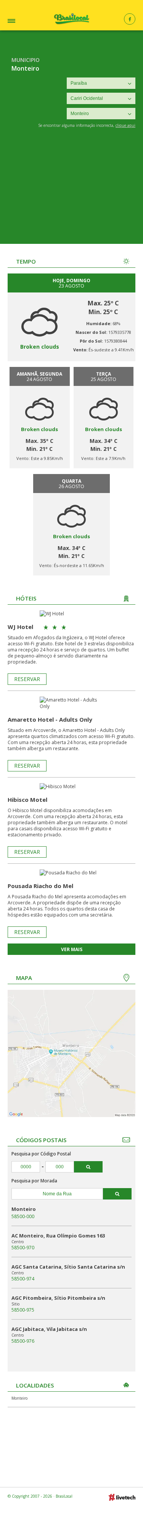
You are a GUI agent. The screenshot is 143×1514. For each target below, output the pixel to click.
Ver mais (71, 949)
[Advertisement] (71, 191)
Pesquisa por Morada (34, 1180)
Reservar (27, 679)
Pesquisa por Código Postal (41, 1154)
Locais (21, 22)
